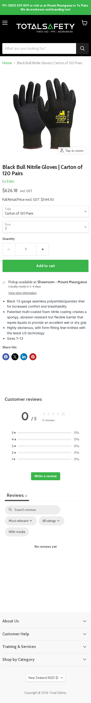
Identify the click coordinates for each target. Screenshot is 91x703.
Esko (10, 181)
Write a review (46, 476)
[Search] (82, 48)
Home (7, 63)
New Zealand (43, 678)
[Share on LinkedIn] (23, 356)
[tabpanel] (45, 551)
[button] (45, 433)
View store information (22, 293)
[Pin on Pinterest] (32, 356)
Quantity (8, 239)
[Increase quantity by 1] (43, 249)
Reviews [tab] (17, 495)
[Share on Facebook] (5, 356)
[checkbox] (17, 531)
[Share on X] (14, 356)
